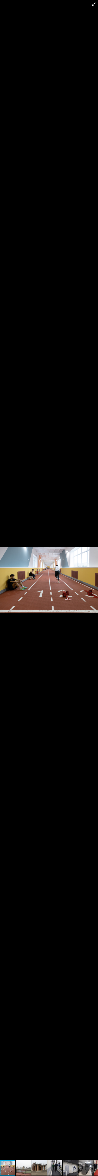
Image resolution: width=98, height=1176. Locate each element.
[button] (94, 4)
